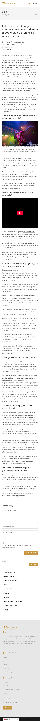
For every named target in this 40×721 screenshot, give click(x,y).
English (8, 719)
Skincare (5, 682)
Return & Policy (7, 672)
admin (6, 42)
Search (4, 561)
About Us (5, 664)
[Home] (2, 15)
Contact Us (6, 668)
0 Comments (8, 49)
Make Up (5, 686)
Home (5, 657)
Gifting (5, 693)
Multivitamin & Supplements (11, 689)
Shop (4, 661)
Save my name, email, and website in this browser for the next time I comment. (20, 546)
